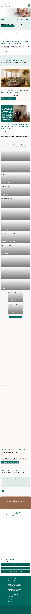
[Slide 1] (15, 78)
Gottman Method (11, 586)
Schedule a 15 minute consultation (15, 571)
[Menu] (23, 612)
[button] (2, 78)
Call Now (15, 564)
